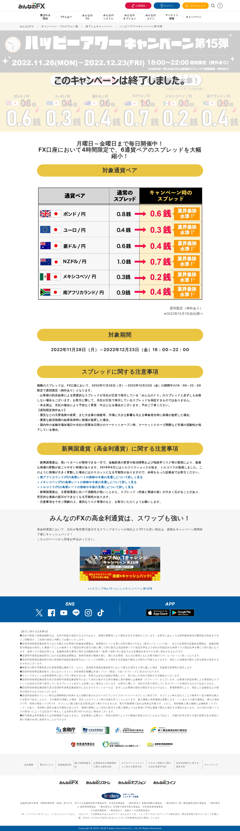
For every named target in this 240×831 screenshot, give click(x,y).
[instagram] (88, 612)
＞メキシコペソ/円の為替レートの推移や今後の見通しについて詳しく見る (87, 482)
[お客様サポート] (220, 6)
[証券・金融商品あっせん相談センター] (121, 744)
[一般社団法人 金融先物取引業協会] (129, 730)
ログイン (169, 5)
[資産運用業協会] (83, 744)
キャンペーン (194, 16)
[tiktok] (100, 612)
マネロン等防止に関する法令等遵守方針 (159, 765)
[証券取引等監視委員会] (160, 745)
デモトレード (197, 5)
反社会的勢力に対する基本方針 (187, 765)
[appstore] (158, 613)
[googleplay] (182, 613)
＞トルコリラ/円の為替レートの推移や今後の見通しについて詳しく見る (85, 487)
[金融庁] (66, 730)
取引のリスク (47, 764)
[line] (76, 612)
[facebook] (51, 612)
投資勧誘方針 (65, 764)
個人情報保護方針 (83, 765)
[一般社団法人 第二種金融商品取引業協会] (168, 730)
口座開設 (140, 5)
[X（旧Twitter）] (39, 612)
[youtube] (63, 612)
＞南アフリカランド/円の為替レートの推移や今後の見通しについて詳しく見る (90, 477)
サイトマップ (211, 764)
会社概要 (28, 764)
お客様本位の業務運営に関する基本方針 (104, 765)
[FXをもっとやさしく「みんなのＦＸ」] (31, 4)
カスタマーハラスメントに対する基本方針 (132, 765)
